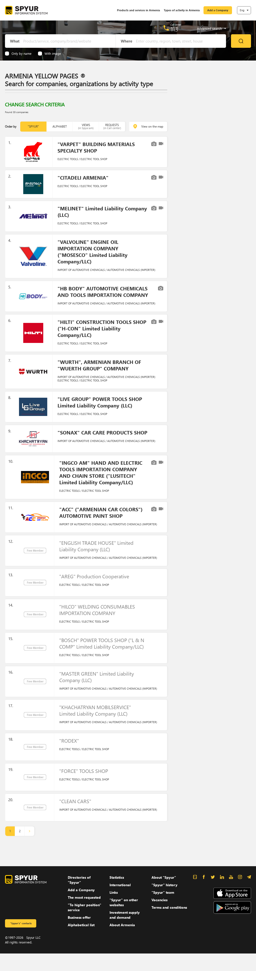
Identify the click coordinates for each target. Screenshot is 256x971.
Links (114, 892)
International (120, 884)
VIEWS (86, 126)
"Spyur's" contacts (21, 923)
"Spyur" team (163, 892)
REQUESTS (112, 126)
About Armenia (122, 924)
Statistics (117, 877)
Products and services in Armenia (138, 10)
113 (174, 29)
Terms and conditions (169, 907)
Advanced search (209, 29)
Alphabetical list (81, 924)
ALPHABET (59, 126)
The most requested (84, 897)
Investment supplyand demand (125, 915)
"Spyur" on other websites (124, 902)
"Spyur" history (165, 884)
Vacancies (160, 899)
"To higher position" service (84, 907)
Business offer (79, 917)
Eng (242, 10)
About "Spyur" (164, 877)
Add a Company (217, 10)
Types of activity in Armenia (182, 10)
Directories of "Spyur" (79, 880)
